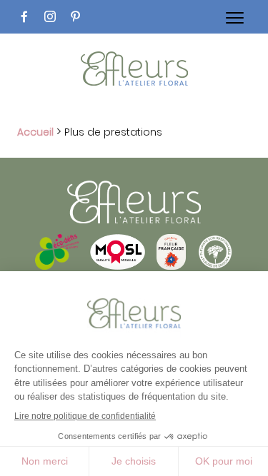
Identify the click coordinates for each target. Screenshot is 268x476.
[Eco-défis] (57, 266)
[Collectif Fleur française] (171, 266)
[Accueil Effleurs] (134, 71)
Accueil (35, 132)
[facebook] (24, 17)
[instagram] (50, 17)
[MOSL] (117, 266)
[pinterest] (76, 17)
